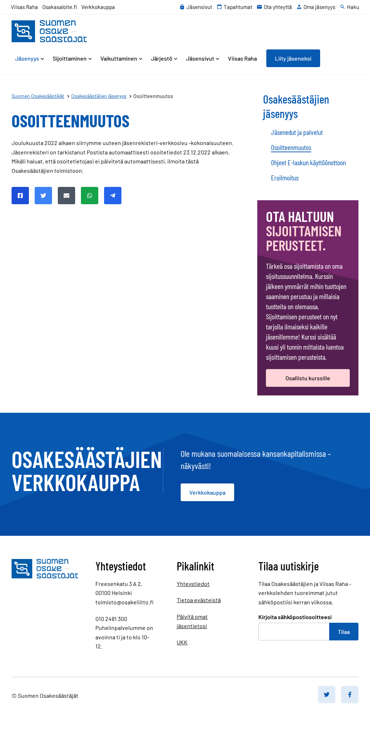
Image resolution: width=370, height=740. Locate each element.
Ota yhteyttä (278, 7)
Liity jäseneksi (293, 58)
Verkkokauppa (98, 7)
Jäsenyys (27, 58)
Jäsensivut (199, 7)
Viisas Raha (24, 7)
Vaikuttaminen (118, 58)
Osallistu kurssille (307, 378)
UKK (182, 642)
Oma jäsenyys (319, 7)
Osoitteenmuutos (291, 147)
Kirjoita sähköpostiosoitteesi (295, 616)
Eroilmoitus (284, 177)
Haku (353, 7)
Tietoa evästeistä (199, 599)
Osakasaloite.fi (59, 7)
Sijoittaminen (70, 58)
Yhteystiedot (193, 583)
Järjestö (161, 58)
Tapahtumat (238, 7)
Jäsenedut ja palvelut (297, 132)
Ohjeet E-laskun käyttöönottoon (308, 162)
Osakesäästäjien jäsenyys (296, 106)
